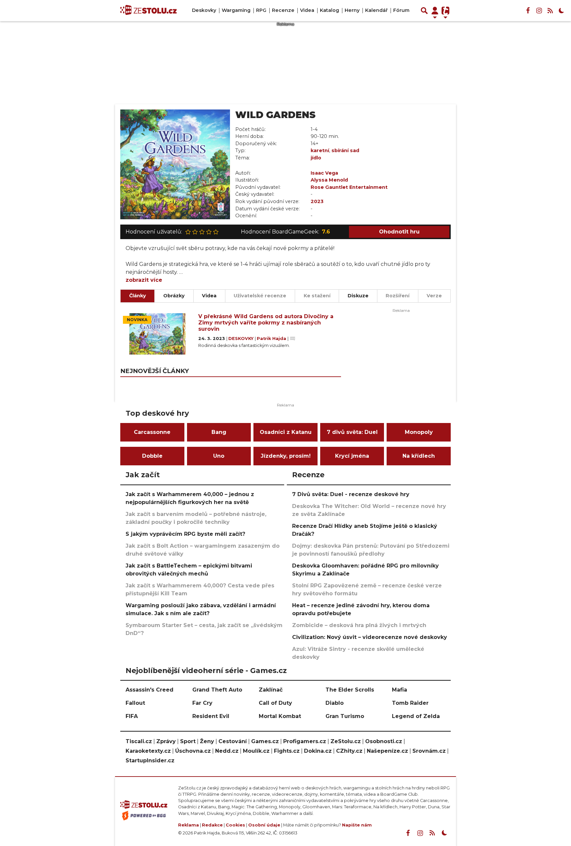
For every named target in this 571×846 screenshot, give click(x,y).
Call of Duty (275, 703)
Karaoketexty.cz (148, 751)
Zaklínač (271, 690)
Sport (188, 741)
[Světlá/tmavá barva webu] (561, 11)
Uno (218, 456)
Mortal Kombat (280, 716)
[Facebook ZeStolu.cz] (528, 11)
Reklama (188, 825)
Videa (307, 10)
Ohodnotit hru (399, 232)
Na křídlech (418, 456)
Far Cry (202, 703)
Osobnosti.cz (383, 741)
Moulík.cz (256, 751)
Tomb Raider (410, 703)
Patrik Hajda (272, 338)
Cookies (235, 825)
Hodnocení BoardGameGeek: (285, 232)
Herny (352, 10)
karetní (320, 150)
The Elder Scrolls (349, 690)
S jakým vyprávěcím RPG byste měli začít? (185, 534)
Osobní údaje (264, 825)
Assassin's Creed (149, 690)
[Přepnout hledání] (424, 11)
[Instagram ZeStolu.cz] (539, 11)
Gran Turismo (344, 716)
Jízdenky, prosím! (286, 456)
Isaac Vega (324, 173)
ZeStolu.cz (345, 741)
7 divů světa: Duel (352, 432)
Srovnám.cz (429, 751)
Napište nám (357, 825)
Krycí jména (352, 456)
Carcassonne (152, 432)
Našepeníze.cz (387, 751)
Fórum (401, 10)
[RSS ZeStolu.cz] (550, 11)
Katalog (329, 10)
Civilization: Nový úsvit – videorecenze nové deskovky (369, 637)
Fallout (135, 703)
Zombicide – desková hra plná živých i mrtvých (359, 625)
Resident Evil (210, 716)
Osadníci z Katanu (286, 432)
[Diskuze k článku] (292, 338)
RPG (261, 10)
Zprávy (166, 741)
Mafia (399, 690)
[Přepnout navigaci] (435, 11)
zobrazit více (144, 280)
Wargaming (236, 10)
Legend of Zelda (416, 716)
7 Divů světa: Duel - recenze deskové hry (350, 494)
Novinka (137, 319)
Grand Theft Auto (217, 690)
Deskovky (204, 10)
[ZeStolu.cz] (148, 11)
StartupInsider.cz (150, 760)
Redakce (212, 825)
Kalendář (376, 10)
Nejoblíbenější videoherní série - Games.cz (206, 670)
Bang (218, 432)
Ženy (207, 741)
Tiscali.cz (139, 741)
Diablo (334, 703)
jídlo (316, 158)
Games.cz (265, 741)
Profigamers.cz (304, 741)
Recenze (283, 10)
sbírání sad (345, 150)
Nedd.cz (227, 751)
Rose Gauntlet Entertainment (349, 187)
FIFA (132, 716)
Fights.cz (287, 751)
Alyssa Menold (329, 180)
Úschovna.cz (193, 751)
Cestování (232, 741)
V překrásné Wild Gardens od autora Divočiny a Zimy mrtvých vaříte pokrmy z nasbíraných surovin (265, 322)
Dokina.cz (318, 751)
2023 (317, 201)
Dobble (152, 456)
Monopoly (419, 432)
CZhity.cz (349, 751)
